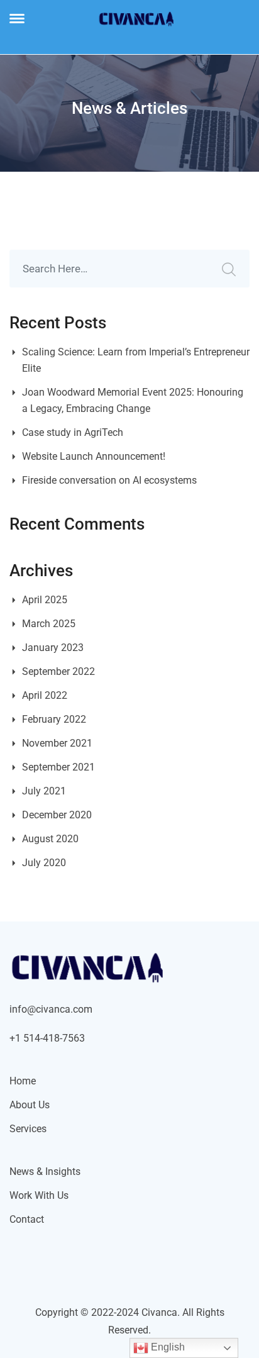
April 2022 (44, 695)
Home (22, 1081)
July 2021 (44, 791)
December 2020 (57, 815)
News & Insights (44, 1171)
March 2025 (48, 624)
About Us (29, 1105)
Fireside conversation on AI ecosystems (109, 480)
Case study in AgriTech (72, 432)
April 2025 (44, 600)
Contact (26, 1219)
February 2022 (54, 719)
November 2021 (57, 743)
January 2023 (53, 648)
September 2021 (58, 767)
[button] (17, 18)
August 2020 (50, 839)
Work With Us (39, 1195)
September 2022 (58, 671)
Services (28, 1129)
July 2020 (44, 863)
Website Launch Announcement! (93, 456)
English (166, 1347)
